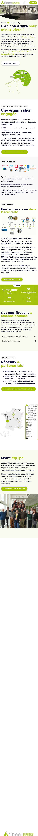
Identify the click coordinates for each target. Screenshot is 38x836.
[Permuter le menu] (24, 2)
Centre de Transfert (29, 37)
